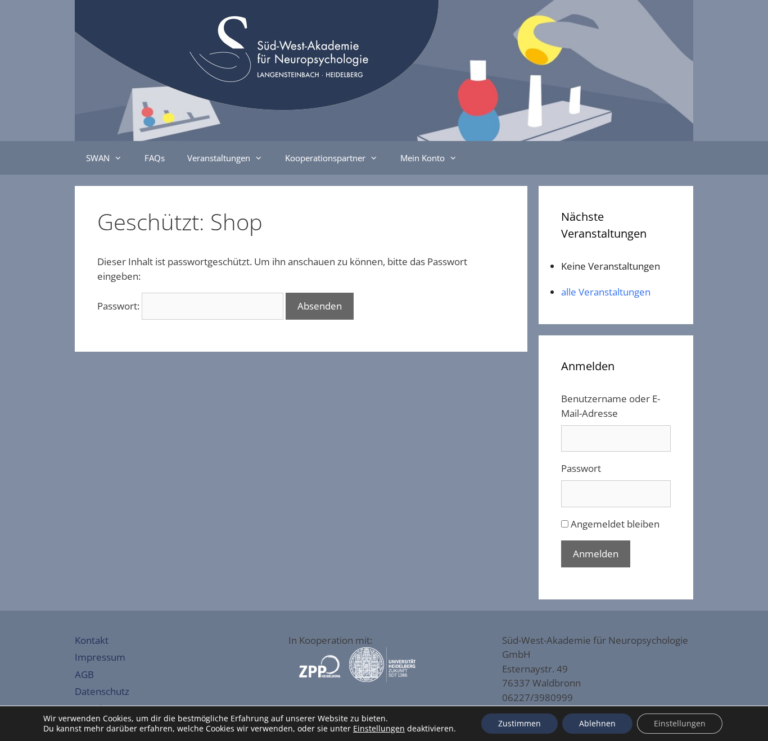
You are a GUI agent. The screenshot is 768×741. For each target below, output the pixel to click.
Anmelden (595, 553)
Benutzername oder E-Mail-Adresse (610, 406)
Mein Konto (422, 157)
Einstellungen (379, 729)
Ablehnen (597, 723)
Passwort (581, 468)
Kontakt (92, 640)
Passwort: (119, 305)
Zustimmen (519, 723)
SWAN (98, 157)
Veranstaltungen (218, 157)
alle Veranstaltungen (605, 291)
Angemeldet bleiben (615, 523)
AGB (84, 674)
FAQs (154, 157)
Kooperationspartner (325, 157)
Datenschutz (102, 691)
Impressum (100, 657)
